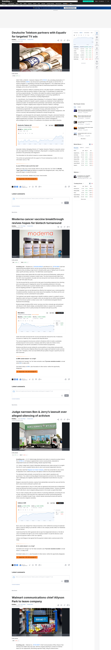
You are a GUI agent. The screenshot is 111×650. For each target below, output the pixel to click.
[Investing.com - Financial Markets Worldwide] (7, 1)
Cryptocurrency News (60, 5)
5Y (29, 133)
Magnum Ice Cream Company (35, 469)
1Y (27, 133)
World (47, 5)
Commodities (18, 5)
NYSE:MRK (56, 266)
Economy (37, 5)
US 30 (75, 50)
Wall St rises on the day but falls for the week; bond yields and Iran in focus (85, 110)
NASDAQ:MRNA (38, 266)
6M (25, 133)
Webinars (76, 172)
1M (23, 133)
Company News (30, 39)
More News (83, 138)
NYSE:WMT (36, 645)
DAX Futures (76, 57)
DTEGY (45, 80)
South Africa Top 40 (77, 46)
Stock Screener (58, 3)
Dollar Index (76, 59)
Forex (14, 5)
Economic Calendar (50, 3)
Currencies (76, 32)
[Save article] (61, 40)
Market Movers (77, 144)
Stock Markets (24, 5)
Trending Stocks (78, 183)
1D (18, 133)
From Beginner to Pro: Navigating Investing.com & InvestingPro (83, 176)
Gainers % (82, 147)
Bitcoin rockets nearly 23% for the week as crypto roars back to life (84, 116)
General (53, 5)
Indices (81, 32)
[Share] (58, 40)
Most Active (76, 147)
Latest (4, 5)
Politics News (42, 5)
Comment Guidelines (16, 206)
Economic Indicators (31, 5)
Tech (50, 5)
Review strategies (35, 127)
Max (32, 133)
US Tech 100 (76, 54)
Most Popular (9, 5)
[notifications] (106, 1)
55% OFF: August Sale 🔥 (88, 1)
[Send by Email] (36, 186)
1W (20, 133)
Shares (92, 32)
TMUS (27, 81)
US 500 (75, 52)
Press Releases (74, 5)
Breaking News (67, 5)
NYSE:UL (21, 461)
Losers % (87, 147)
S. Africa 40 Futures (77, 48)
